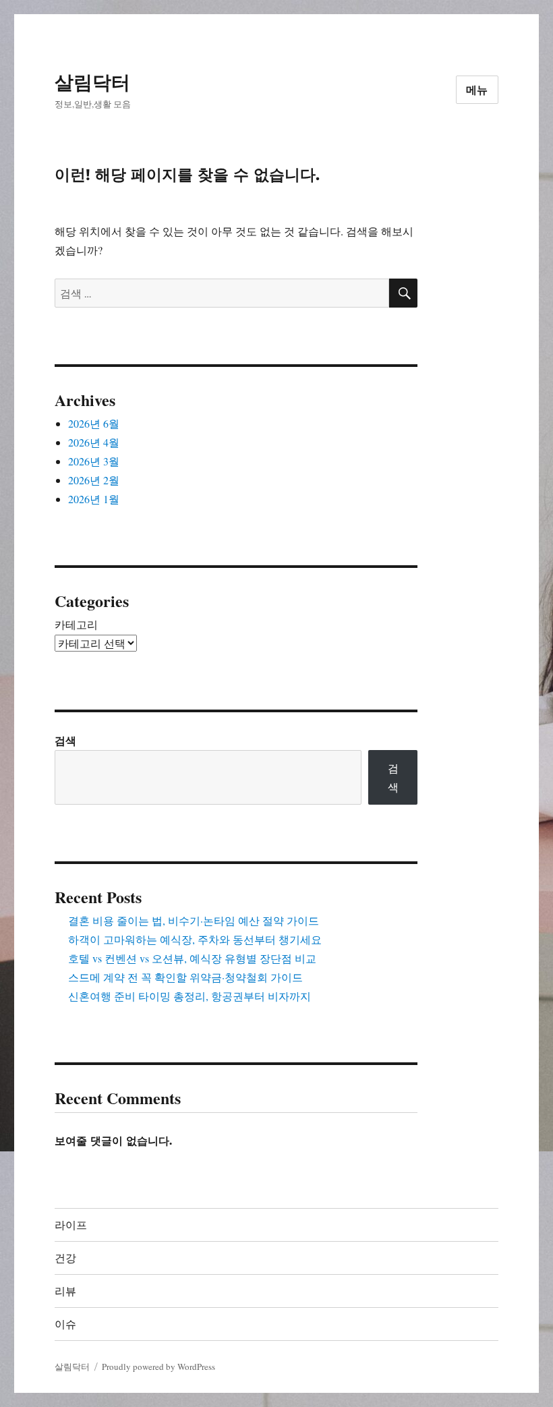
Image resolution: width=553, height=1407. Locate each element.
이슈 (65, 1324)
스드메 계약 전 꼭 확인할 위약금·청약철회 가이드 (185, 977)
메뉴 (477, 90)
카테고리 (76, 624)
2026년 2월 (93, 480)
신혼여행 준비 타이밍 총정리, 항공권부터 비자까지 (189, 996)
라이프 (71, 1225)
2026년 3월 (93, 461)
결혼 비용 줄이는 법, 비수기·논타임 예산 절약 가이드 (193, 920)
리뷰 (65, 1291)
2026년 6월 (93, 423)
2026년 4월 (93, 442)
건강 (65, 1258)
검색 (65, 740)
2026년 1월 (93, 499)
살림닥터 (92, 82)
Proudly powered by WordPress (158, 1366)
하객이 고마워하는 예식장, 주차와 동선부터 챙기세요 (195, 939)
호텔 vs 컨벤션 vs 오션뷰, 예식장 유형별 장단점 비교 (192, 958)
